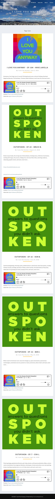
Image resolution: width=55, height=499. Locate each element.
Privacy (51, 2)
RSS (18, 96)
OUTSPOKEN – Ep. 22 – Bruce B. (27, 147)
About (46, 2)
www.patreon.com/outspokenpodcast (12, 174)
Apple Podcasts (12, 96)
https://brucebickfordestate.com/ (11, 167)
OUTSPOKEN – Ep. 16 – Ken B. (28, 257)
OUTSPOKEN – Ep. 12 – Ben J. (27, 352)
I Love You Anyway (24, 70)
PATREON (33, 2)
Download (20, 94)
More (21, 96)
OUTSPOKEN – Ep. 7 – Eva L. (27, 454)
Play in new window (12, 94)
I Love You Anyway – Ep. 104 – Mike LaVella (27, 68)
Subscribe (40, 2)
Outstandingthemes (38, 496)
